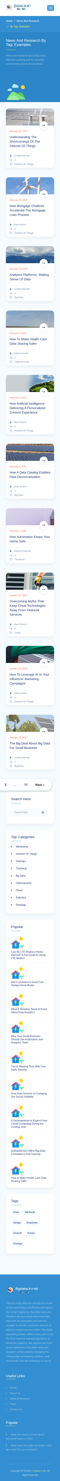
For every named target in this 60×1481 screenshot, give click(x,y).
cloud (17, 632)
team (13, 1404)
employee (32, 1222)
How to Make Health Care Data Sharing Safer (28, 341)
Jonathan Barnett (22, 155)
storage (17, 1243)
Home (9, 20)
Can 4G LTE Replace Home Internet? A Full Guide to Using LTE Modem (28, 955)
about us (15, 1393)
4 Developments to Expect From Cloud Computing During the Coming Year (29, 1123)
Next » (40, 785)
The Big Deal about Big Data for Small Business (30, 746)
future (31, 1233)
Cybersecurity (23, 883)
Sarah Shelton (20, 486)
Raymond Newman (22, 551)
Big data (20, 875)
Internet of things (26, 853)
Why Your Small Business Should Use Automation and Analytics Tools (27, 1039)
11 (26, 785)
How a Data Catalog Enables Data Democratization (30, 475)
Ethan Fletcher (20, 422)
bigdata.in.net (39, 1471)
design (17, 1222)
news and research (27, 20)
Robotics (20, 897)
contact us (16, 1409)
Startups (20, 861)
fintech (17, 1233)
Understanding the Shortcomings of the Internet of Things (25, 141)
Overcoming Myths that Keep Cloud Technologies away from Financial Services (27, 607)
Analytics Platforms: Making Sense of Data (29, 277)
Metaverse (21, 846)
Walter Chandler (21, 353)
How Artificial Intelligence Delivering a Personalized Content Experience (27, 408)
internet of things (24, 164)
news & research (20, 1398)
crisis (16, 1212)
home (13, 1387)
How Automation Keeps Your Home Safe (30, 539)
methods (30, 1212)
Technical (21, 868)
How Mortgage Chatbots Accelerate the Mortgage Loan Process (28, 210)
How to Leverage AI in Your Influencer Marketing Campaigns (29, 679)
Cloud (18, 890)
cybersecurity (22, 362)
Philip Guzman (20, 693)
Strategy (20, 904)
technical (20, 559)
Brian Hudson (20, 224)
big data (19, 297)
